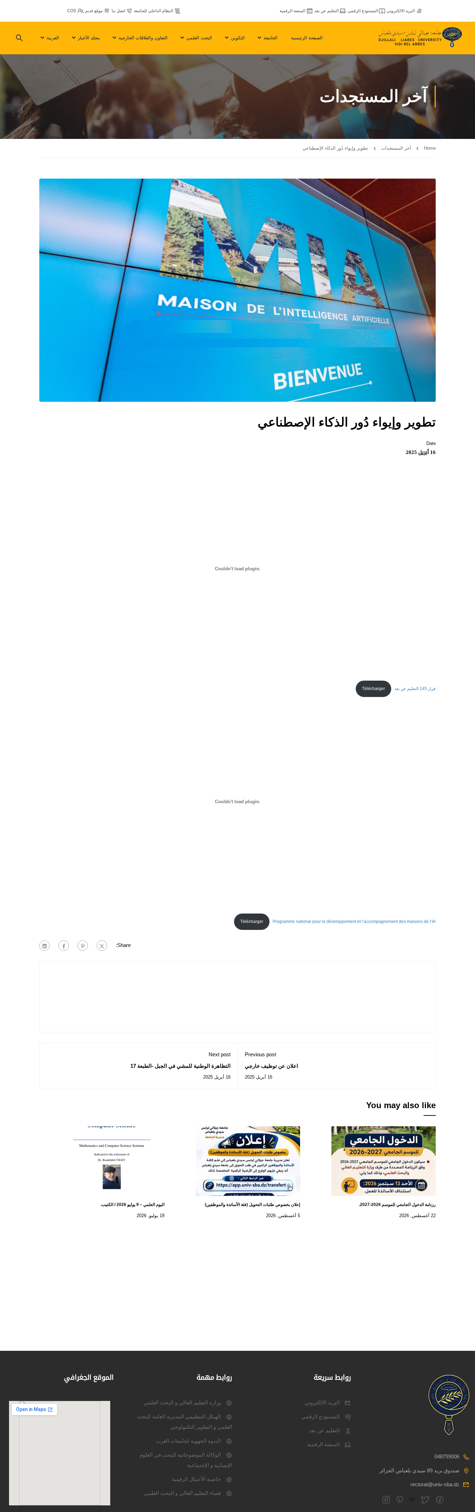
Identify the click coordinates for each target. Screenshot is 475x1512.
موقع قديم (94, 10)
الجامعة (270, 37)
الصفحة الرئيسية (307, 37)
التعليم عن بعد (326, 10)
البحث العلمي (199, 37)
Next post (220, 1054)
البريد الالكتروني (401, 10)
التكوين (238, 37)
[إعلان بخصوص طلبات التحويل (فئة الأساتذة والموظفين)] (248, 1161)
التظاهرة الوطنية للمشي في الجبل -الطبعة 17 (180, 1066)
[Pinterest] (83, 945)
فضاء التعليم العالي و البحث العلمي (182, 1493)
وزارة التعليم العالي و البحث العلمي (182, 1402)
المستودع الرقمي (363, 10)
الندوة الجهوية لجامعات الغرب (188, 1441)
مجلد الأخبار (89, 37)
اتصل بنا (118, 10)
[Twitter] (102, 945)
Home (430, 148)
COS (71, 10)
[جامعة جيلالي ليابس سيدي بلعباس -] (421, 38)
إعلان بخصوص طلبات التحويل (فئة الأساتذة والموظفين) (252, 1204)
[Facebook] (63, 945)
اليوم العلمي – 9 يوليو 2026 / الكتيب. (132, 1204)
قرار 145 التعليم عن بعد (415, 688)
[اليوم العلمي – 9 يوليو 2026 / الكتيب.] (112, 1161)
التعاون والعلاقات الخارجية (143, 37)
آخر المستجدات (396, 148)
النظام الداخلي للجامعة (153, 10)
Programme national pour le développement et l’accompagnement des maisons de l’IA (354, 921)
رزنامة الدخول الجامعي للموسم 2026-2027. (397, 1204)
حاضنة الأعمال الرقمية (196, 1479)
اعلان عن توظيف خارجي (271, 1066)
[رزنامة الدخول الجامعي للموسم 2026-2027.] (383, 1161)
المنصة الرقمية (292, 10)
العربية (53, 37)
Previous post (260, 1054)
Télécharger (373, 688)
